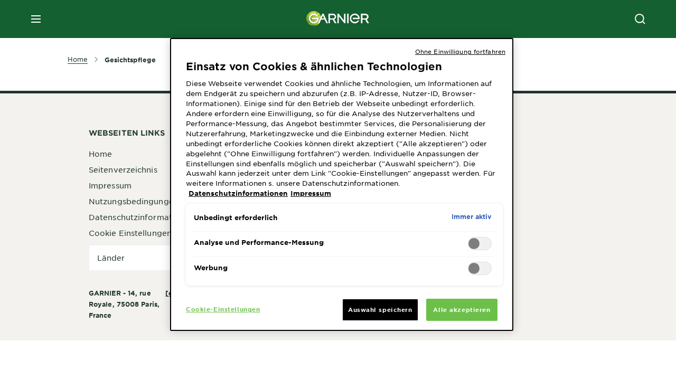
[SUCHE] (640, 19)
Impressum (110, 185)
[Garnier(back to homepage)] (338, 19)
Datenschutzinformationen (141, 217)
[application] (158, 258)
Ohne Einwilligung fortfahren (460, 51)
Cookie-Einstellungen (223, 308)
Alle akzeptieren (461, 309)
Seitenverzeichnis (123, 169)
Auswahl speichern (380, 309)
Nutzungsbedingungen (134, 201)
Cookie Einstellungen (130, 233)
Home (100, 153)
